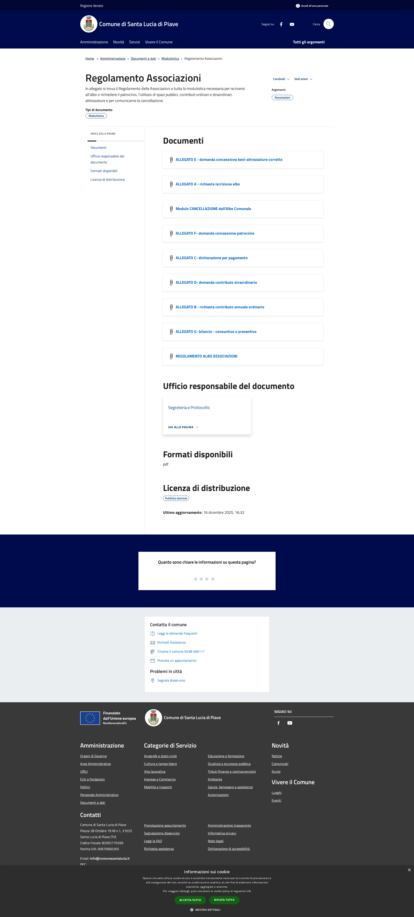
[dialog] (207, 891)
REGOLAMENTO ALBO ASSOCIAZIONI (206, 356)
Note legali (216, 840)
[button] (206, 910)
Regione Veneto (91, 5)
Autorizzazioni (218, 794)
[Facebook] (279, 24)
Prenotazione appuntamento (165, 825)
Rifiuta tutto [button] (224, 900)
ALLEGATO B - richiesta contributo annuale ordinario (220, 307)
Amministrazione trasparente (229, 825)
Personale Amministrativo (99, 794)
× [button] (409, 870)
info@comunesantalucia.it (110, 858)
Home (89, 58)
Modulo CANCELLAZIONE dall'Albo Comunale (213, 209)
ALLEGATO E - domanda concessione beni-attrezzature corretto (229, 159)
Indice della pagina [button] (103, 134)
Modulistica (170, 58)
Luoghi (277, 792)
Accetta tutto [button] (190, 900)
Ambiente (215, 779)
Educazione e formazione (226, 756)
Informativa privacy (222, 833)
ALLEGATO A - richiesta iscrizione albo (208, 184)
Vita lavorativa (154, 771)
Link (248, 891)
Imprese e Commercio (160, 779)
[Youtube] (290, 24)
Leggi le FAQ (153, 840)
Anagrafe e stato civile (160, 756)
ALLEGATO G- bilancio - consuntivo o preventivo (216, 331)
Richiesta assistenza (159, 848)
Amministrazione (112, 58)
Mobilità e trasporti (158, 787)
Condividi (279, 79)
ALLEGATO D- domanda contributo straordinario (216, 282)
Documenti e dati (143, 58)
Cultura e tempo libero (160, 763)
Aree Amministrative (95, 763)
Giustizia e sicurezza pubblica (229, 763)
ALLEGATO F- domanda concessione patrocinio (215, 233)
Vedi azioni (301, 79)
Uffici (84, 771)
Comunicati (280, 763)
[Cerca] (328, 24)
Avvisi (276, 771)
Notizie (277, 756)
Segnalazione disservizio (162, 833)
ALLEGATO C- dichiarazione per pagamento (212, 258)
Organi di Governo (93, 756)
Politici (85, 787)
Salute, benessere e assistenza (230, 787)
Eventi (276, 800)
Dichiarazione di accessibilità (229, 848)
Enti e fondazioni (92, 779)
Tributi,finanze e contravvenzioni (232, 771)
